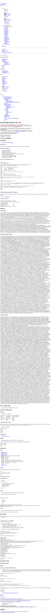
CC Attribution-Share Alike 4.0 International (7, 612)
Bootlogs (5, 103)
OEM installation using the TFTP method (12, 102)
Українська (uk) (7, 41)
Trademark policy (5, 82)
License (3, 83)
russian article (18, 571)
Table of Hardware (5, 50)
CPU (1, 455)
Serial (3, 464)
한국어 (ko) (6, 35)
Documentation (4, 61)
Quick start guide (7, 62)
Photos (7, 111)
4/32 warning (15, 126)
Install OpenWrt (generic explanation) (7, 142)
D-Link (3, 51)
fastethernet (11, 601)
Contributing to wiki (5, 72)
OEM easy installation (9, 101)
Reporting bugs (4, 71)
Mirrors (3, 79)
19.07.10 (1, 133)
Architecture (3, 452)
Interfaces (7, 105)
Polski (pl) (6, 36)
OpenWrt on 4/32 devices (20, 131)
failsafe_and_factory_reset (5, 436)
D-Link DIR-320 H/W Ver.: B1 (7, 52)
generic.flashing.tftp (7, 196)
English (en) (6, 27)
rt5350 (4, 598)
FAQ (3, 66)
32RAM (8, 598)
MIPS (6, 452)
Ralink (6, 453)
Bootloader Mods (7, 115)
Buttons (7, 108)
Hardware (6, 109)
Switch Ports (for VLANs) (10, 106)
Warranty (2, 480)
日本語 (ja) (6, 34)
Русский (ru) (6, 39)
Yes (5, 464)
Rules (3, 77)
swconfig (22, 461)
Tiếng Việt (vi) (6, 42)
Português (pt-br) (7, 38)
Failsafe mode (8, 107)
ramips (1, 598)
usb (5, 598)
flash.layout (11, 146)
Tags (5, 120)
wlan (17, 598)
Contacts (3, 84)
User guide (6, 63)
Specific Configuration (8, 104)
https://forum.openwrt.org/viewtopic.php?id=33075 (10, 592)
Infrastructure (4, 78)
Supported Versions (7, 97)
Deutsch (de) (6, 30)
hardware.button (4, 440)
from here (9, 150)
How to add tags (3, 597)
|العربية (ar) (6, 28)
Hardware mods (6, 116)
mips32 (20, 598)
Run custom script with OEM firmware (12, 118)
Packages (3, 59)
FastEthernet (12, 598)
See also (5, 119)
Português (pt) (6, 37)
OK (19, 600)
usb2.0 (15, 598)
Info (7, 110)
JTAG (7, 113)
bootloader (3, 454)
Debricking (6, 114)
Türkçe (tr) (6, 40)
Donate (3, 80)
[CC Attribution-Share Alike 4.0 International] (2, 609)
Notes (5, 117)
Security (3, 65)
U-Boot (6, 454)
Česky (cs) (6, 29)
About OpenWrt (4, 76)
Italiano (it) (6, 33)
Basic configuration (4, 407)
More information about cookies (25, 600)
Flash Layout (8, 100)
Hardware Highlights (7, 98)
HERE (21, 606)
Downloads (4, 60)
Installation (6, 99)
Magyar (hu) (6, 32)
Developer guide (7, 64)
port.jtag (2, 510)
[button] (3, 8)
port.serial (2, 492)
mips (22, 598)
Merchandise (4, 81)
